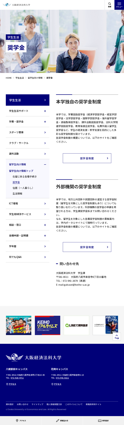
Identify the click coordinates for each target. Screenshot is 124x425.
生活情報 (17, 193)
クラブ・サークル (18, 143)
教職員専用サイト (93, 404)
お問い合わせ (22, 404)
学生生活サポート (18, 110)
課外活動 (14, 153)
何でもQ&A (15, 257)
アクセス (12, 384)
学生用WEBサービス (20, 214)
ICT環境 (13, 203)
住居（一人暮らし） (23, 187)
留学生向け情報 (17, 164)
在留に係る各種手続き (25, 176)
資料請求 (10, 404)
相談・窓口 (15, 224)
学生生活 (15, 100)
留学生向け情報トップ (21, 170)
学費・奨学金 (16, 121)
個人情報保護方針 (54, 404)
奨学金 (16, 182)
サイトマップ (37, 404)
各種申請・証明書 (18, 235)
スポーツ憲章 (16, 132)
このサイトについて (74, 404)
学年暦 (12, 246)
